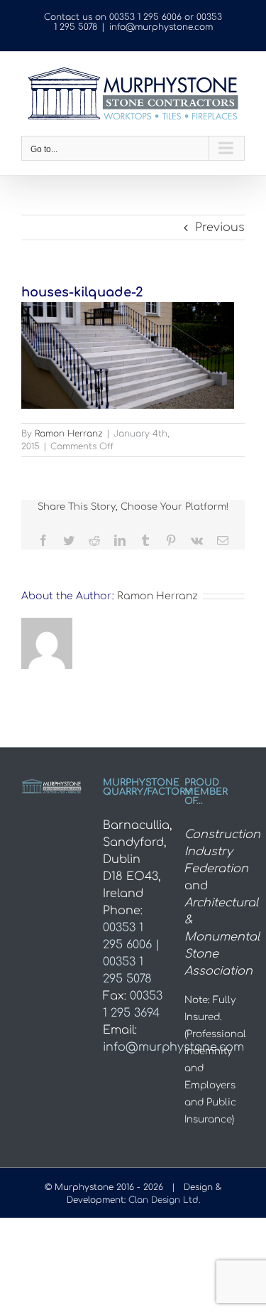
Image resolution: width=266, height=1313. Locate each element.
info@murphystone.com (161, 27)
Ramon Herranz (69, 434)
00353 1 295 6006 (145, 17)
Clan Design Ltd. (164, 1200)
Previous (220, 227)
